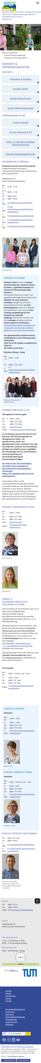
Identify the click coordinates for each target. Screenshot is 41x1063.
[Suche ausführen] (28, 1033)
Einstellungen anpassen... (16, 1056)
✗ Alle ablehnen (23, 1060)
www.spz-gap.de (16, 427)
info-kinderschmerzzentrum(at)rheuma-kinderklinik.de (20, 209)
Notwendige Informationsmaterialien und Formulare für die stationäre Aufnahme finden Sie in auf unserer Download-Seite (19, 327)
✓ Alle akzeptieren (8, 1060)
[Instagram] (9, 1040)
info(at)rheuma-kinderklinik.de (21, 203)
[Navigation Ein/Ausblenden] (38, 3)
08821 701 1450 (16, 421)
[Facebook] (4, 1040)
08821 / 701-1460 (15, 365)
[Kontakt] (4, 1034)
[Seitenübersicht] (9, 1034)
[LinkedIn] (13, 1040)
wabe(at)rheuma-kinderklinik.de (22, 216)
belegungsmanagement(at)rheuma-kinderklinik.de (22, 371)
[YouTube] (18, 1040)
